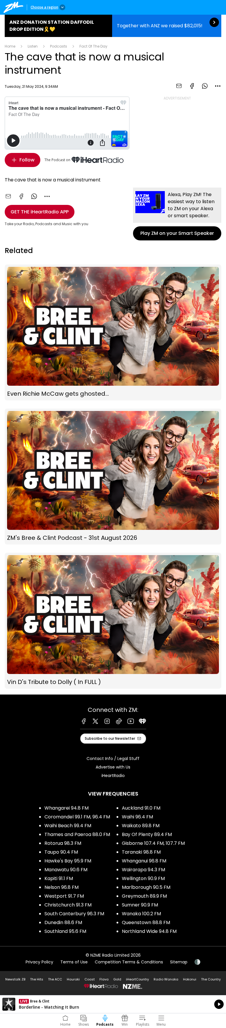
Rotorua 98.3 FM (62, 843)
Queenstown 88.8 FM (146, 922)
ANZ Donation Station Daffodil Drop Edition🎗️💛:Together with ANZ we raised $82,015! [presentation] (113, 26)
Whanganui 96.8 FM (144, 860)
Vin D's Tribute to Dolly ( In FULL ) (113, 621)
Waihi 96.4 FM (137, 816)
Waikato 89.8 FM (140, 825)
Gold (117, 979)
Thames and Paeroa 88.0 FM (77, 834)
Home (10, 46)
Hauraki (73, 979)
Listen (33, 46)
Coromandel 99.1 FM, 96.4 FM (77, 816)
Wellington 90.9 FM (143, 878)
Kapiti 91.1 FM (58, 878)
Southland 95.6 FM (65, 931)
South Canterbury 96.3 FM (74, 913)
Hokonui (189, 979)
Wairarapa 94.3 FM (143, 869)
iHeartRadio (113, 775)
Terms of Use (74, 962)
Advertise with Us (113, 767)
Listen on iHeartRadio (113, 1004)
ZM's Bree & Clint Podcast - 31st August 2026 (113, 477)
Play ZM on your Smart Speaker (177, 214)
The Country (211, 979)
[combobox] (217, 86)
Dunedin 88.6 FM (63, 922)
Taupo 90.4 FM (61, 852)
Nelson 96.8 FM (61, 887)
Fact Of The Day (93, 46)
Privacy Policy (39, 962)
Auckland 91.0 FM (141, 808)
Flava (104, 979)
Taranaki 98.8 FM (141, 852)
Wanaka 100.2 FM (141, 913)
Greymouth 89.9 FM (144, 896)
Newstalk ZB (15, 979)
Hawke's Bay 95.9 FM (67, 860)
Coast (89, 979)
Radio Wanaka (166, 979)
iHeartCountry (137, 979)
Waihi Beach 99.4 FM (67, 825)
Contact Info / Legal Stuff (113, 758)
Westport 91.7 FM (64, 896)
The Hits (36, 979)
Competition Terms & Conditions (129, 962)
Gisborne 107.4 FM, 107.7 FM (153, 843)
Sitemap (178, 962)
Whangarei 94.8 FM (66, 808)
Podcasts (58, 46)
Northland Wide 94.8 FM (149, 931)
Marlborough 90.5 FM (146, 887)
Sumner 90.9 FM (140, 904)
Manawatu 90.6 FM (65, 869)
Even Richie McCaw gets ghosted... (113, 332)
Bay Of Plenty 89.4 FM (147, 834)
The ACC (55, 979)
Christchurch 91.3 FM (68, 904)
